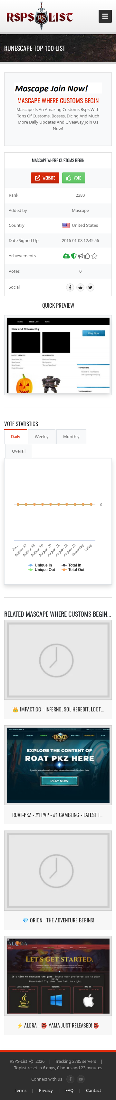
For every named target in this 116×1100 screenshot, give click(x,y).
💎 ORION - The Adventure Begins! (58, 920)
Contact (93, 1090)
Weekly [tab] (42, 436)
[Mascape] (58, 88)
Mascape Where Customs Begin (58, 100)
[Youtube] (81, 1079)
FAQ (69, 1090)
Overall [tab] (18, 451)
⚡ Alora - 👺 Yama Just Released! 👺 (58, 1025)
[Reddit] (80, 287)
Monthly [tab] (71, 436)
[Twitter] (90, 287)
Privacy (46, 1090)
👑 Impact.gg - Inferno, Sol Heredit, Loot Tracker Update (58, 709)
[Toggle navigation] (105, 16)
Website (49, 178)
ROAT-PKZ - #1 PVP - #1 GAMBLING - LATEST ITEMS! (58, 815)
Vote (77, 178)
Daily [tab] (15, 436)
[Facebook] (70, 287)
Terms (20, 1090)
